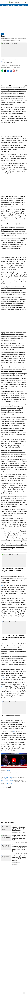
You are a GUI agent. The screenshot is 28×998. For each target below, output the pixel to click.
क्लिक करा (24, 773)
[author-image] (2, 62)
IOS (11, 783)
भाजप (2, 585)
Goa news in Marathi (8, 777)
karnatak (8, 787)
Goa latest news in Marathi (7, 780)
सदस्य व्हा (8, 770)
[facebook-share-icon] (8, 71)
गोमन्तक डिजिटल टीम (8, 62)
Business (7, 778)
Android (6, 783)
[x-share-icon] (5, 71)
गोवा (2, 5)
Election (3, 787)
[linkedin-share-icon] (11, 71)
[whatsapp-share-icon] (2, 71)
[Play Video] (14, 760)
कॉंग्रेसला (3, 677)
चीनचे (14, 731)
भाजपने (2, 686)
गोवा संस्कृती (13, 5)
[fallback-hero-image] (6, 828)
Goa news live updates (6, 781)
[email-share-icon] (14, 71)
